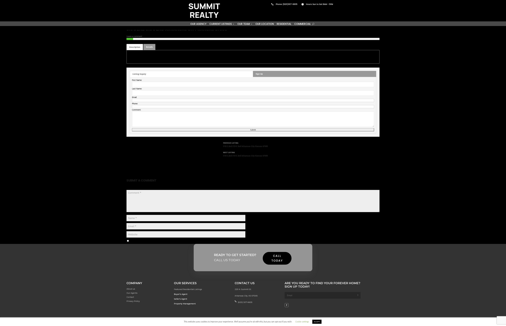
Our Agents (131, 293)
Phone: (135, 103)
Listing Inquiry (139, 74)
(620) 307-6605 (245, 302)
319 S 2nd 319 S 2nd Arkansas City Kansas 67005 (245, 144)
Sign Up (259, 74)
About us (130, 289)
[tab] (134, 47)
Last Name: (137, 88)
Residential (284, 24)
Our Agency (198, 24)
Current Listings (220, 24)
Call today (277, 258)
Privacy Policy (133, 301)
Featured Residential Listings (188, 289)
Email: (134, 97)
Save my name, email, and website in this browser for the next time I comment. (164, 241)
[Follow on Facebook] (287, 305)
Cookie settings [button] (302, 321)
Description (134, 47)
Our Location (264, 24)
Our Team (243, 24)
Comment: (136, 109)
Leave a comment (134, 36)
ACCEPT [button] (317, 321)
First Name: (137, 80)
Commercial (302, 24)
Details (149, 47)
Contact (130, 297)
